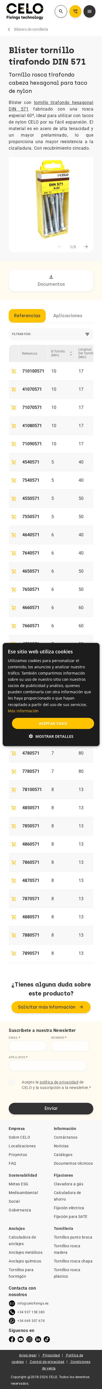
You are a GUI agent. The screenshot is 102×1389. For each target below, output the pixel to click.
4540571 (30, 462)
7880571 (30, 935)
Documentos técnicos (73, 1163)
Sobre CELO (19, 1137)
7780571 (30, 771)
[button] (51, 736)
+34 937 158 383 (31, 1312)
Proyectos (18, 1154)
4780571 (30, 753)
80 (81, 753)
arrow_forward (86, 247)
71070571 (32, 407)
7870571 (30, 898)
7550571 (30, 516)
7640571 (30, 553)
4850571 (30, 807)
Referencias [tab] (27, 315)
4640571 (30, 534)
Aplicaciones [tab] (67, 315)
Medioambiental (23, 1192)
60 (81, 607)
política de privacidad (59, 1082)
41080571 (32, 425)
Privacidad (51, 1355)
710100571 (33, 371)
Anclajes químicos (25, 1261)
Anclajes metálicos (25, 1252)
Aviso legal (28, 1355)
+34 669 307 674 (31, 1321)
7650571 (30, 589)
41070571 (32, 389)
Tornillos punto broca (73, 1237)
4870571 (30, 880)
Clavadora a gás (69, 1184)
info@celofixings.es (33, 1303)
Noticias (61, 1146)
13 (81, 789)
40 (81, 462)
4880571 (30, 916)
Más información (23, 710)
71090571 (32, 443)
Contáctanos (66, 1137)
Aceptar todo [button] (53, 723)
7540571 (30, 480)
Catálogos (63, 1154)
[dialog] (50, 694)
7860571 (30, 862)
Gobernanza (20, 1210)
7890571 (30, 953)
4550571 (30, 498)
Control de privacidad (47, 1362)
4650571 (30, 571)
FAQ (12, 1163)
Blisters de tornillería (31, 29)
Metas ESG (19, 1184)
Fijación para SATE (71, 1216)
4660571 (30, 607)
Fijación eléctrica (69, 1208)
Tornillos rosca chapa (73, 1261)
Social (14, 1201)
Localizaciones (22, 1146)
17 (81, 371)
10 (53, 371)
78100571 (32, 789)
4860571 (30, 844)
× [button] (91, 649)
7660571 (30, 625)
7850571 (30, 826)
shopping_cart (14, 371)
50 (81, 498)
